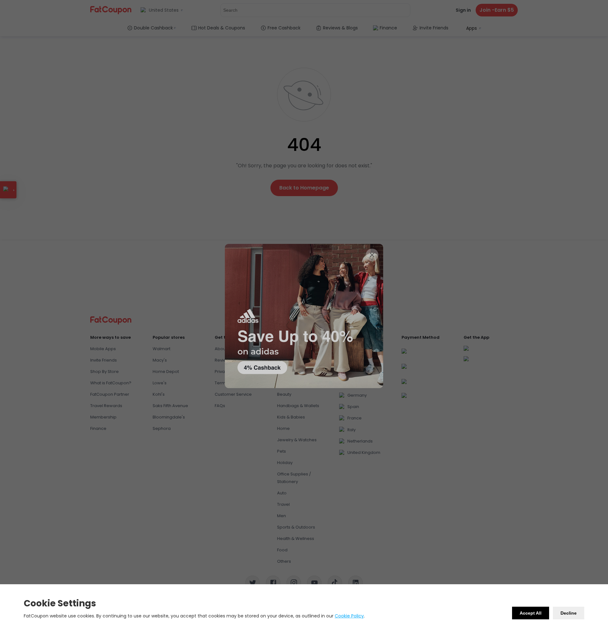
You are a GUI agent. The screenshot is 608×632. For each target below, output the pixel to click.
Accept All (531, 613)
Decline (568, 613)
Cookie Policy (349, 616)
